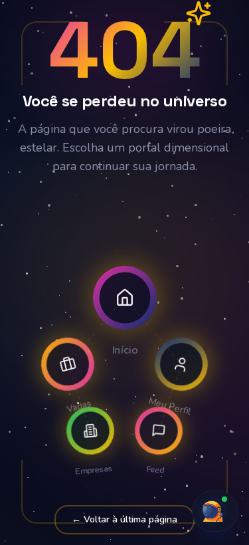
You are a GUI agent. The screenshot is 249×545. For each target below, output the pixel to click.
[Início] (125, 298)
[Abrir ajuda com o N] (215, 511)
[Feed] (159, 431)
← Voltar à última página (124, 519)
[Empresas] (90, 431)
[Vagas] (67, 364)
